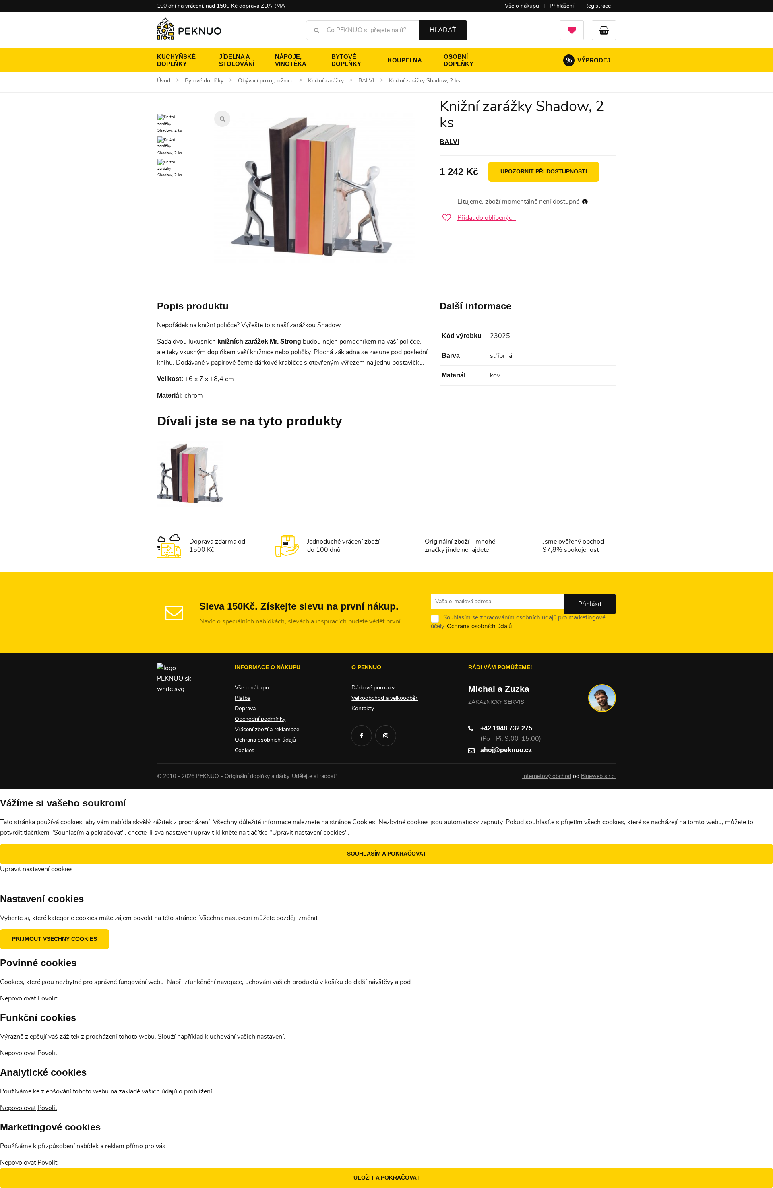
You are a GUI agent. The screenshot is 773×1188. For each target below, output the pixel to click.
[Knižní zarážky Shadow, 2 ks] (314, 188)
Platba (242, 698)
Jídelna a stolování (236, 60)
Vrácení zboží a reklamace (267, 729)
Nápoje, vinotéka (290, 60)
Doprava (245, 709)
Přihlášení (562, 6)
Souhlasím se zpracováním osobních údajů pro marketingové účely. (518, 622)
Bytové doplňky (346, 60)
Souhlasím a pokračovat (386, 853)
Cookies (244, 750)
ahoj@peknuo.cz (506, 750)
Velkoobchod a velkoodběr (384, 698)
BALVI (449, 141)
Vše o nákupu (522, 6)
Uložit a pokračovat (386, 1177)
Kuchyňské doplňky (176, 60)
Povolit (47, 998)
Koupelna (405, 60)
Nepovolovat (18, 998)
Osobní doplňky (458, 60)
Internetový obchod (546, 776)
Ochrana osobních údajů (479, 626)
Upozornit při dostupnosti (543, 171)
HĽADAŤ (443, 30)
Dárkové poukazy (373, 688)
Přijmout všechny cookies (54, 939)
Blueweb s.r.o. (598, 776)
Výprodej (588, 60)
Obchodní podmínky (260, 719)
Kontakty (362, 709)
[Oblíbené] (572, 30)
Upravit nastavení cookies (36, 869)
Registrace (597, 6)
